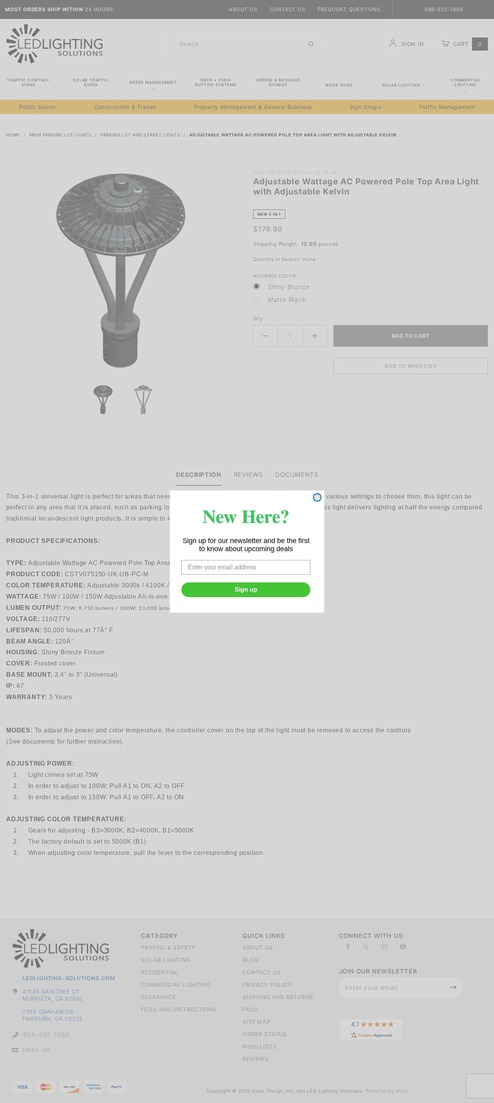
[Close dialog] (317, 497)
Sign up (246, 589)
